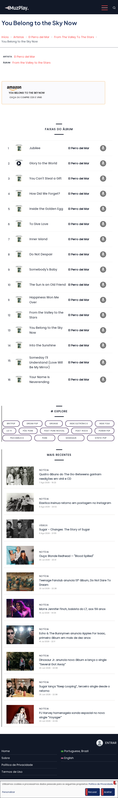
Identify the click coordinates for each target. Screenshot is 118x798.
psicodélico (17, 438)
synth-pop (100, 438)
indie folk (104, 423)
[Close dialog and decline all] (115, 783)
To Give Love (38, 224)
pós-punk (28, 430)
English (68, 758)
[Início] (17, 8)
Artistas (18, 37)
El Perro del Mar (39, 37)
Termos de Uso (12, 772)
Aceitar (108, 792)
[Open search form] (114, 8)
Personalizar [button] (8, 792)
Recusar (92, 792)
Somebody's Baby (43, 269)
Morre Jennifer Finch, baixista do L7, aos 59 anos (72, 609)
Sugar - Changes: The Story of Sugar (64, 529)
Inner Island (38, 239)
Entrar (110, 743)
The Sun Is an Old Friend (47, 284)
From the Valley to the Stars (31, 63)
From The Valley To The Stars (74, 37)
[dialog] (59, 789)
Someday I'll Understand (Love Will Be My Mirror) (46, 362)
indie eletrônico (79, 423)
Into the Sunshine (42, 345)
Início (5, 37)
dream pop (32, 423)
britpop (11, 423)
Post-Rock (82, 430)
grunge (53, 423)
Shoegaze (71, 438)
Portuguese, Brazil (75, 751)
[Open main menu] (105, 8)
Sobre (6, 758)
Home (6, 751)
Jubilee (34, 148)
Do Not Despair (41, 254)
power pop (104, 430)
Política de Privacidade (17, 765)
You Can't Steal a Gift (45, 178)
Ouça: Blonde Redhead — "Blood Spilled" (66, 556)
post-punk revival (54, 430)
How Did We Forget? (44, 193)
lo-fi (9, 430)
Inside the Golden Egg (46, 209)
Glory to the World (43, 163)
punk (44, 438)
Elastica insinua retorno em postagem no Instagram (75, 503)
